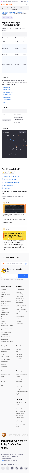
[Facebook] (3, 468)
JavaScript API (20, 12)
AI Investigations (6, 336)
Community (4, 379)
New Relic (4, 366)
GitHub (18, 351)
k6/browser (4, 13)
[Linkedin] (12, 468)
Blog (2, 376)
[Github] (17, 468)
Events (3, 381)
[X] (7, 468)
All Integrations (5, 349)
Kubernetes (4, 361)
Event (5, 102)
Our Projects (19, 349)
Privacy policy (20, 279)
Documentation (5, 12)
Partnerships (19, 379)
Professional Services (22, 391)
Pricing (3, 292)
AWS (2, 354)
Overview (3, 289)
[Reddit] (26, 468)
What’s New (4, 339)
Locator (10, 13)
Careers (18, 376)
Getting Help (19, 389)
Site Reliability (20, 316)
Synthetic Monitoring (7, 325)
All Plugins (4, 351)
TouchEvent (7, 99)
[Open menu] (26, 4)
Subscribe (22, 276)
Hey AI (17, 394)
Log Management (20, 318)
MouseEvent (7, 94)
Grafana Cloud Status (7, 341)
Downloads (19, 354)
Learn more (23, 1)
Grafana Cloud (15, 444)
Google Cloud (5, 356)
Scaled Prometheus (21, 309)
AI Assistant (4, 299)
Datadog (3, 364)
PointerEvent (7, 97)
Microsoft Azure (5, 359)
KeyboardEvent (8, 92)
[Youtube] (21, 468)
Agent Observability (6, 301)
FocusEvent (6, 89)
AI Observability (20, 289)
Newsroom (19, 381)
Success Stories (20, 384)
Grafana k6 (12, 12)
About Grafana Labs (21, 374)
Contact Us (19, 386)
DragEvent (6, 87)
